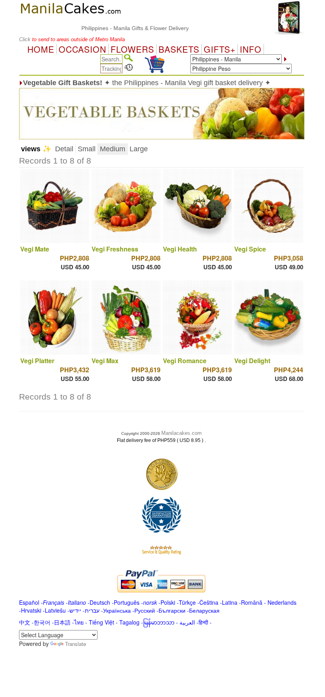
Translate (75, 643)
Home (40, 49)
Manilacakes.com (181, 433)
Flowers (132, 49)
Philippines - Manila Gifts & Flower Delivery (126, 28)
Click (25, 39)
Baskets (179, 49)
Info (251, 49)
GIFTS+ (219, 49)
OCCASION (82, 49)
